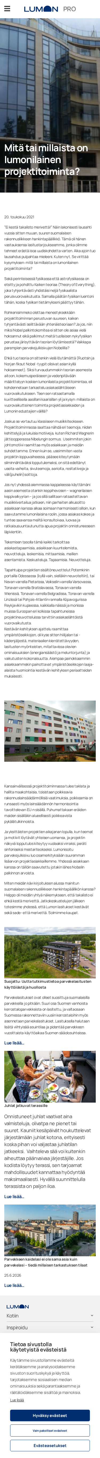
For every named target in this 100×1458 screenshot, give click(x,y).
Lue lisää (17, 1399)
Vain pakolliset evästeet (50, 1430)
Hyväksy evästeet (50, 1415)
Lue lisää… (14, 1043)
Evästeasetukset (50, 1445)
